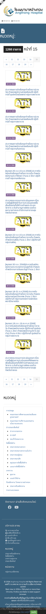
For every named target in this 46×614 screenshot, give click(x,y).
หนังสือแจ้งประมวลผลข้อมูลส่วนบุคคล (25, 606)
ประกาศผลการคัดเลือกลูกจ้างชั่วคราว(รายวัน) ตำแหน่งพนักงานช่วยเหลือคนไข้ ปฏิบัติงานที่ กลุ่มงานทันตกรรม (22, 146)
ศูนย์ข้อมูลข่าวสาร (14, 540)
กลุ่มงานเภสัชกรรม (12, 571)
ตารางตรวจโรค (13, 530)
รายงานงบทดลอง (12, 490)
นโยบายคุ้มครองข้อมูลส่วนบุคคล (17, 604)
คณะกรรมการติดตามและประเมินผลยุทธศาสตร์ (23, 415)
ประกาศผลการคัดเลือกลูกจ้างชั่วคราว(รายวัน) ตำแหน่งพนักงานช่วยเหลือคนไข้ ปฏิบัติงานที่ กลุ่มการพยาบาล (22, 119)
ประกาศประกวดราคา (17, 447)
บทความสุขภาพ (11, 558)
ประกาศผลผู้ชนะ (16, 454)
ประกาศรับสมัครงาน (17, 486)
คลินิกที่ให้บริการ (14, 533)
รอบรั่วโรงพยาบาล (16, 439)
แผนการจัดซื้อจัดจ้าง (17, 466)
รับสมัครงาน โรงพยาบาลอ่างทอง (18, 482)
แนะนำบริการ (12, 535)
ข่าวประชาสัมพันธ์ (12, 427)
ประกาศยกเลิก (15, 458)
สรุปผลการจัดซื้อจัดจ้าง (18, 462)
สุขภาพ (12, 474)
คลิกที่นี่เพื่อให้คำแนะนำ (26, 600)
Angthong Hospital (18, 581)
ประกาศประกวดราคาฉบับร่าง (20, 451)
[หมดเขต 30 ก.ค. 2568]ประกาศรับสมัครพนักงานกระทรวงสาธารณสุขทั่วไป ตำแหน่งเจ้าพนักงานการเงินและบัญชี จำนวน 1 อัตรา (22, 266)
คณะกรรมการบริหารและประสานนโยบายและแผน (22, 422)
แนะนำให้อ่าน (15, 478)
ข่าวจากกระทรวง (16, 431)
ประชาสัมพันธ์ (10, 561)
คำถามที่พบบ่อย (13, 543)
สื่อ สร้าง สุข (11, 538)
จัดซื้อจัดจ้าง (10, 443)
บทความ (9, 470)
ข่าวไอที (13, 435)
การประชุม (10, 410)
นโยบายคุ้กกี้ (25, 612)
